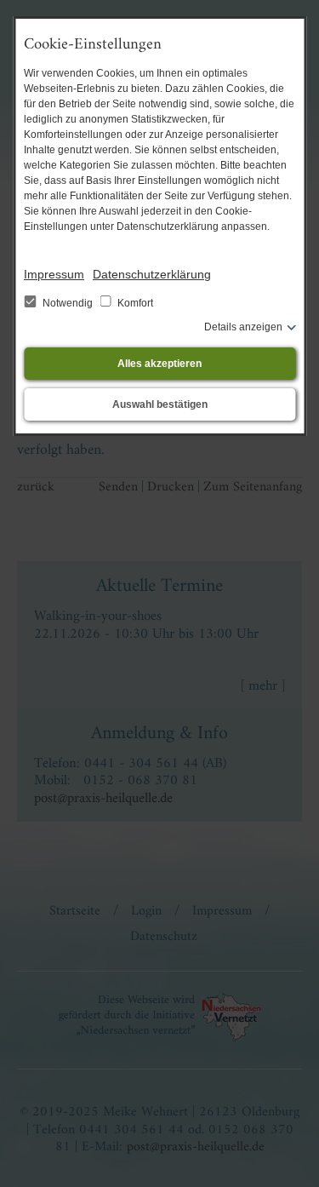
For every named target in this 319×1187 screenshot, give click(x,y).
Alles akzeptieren (159, 364)
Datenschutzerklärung (152, 274)
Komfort (134, 303)
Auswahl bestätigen (160, 404)
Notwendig (67, 303)
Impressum (54, 274)
